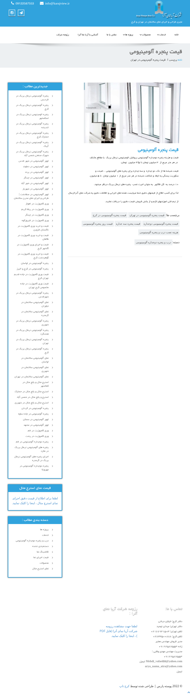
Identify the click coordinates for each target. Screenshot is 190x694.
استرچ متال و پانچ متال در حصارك (32, 391)
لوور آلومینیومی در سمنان (36, 419)
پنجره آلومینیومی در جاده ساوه (33, 413)
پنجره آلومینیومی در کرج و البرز (33, 268)
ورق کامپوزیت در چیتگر (37, 214)
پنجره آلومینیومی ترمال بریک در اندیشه (32, 125)
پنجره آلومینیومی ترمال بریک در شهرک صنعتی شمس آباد (32, 153)
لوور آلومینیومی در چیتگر (36, 177)
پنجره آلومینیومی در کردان (35, 408)
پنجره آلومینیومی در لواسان (35, 263)
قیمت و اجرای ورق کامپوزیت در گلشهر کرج (33, 246)
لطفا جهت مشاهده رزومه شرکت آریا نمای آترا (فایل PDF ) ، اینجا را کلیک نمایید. (118, 631)
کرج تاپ (124, 686)
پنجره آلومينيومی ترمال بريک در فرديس (32, 97)
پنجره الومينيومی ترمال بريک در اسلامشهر (32, 116)
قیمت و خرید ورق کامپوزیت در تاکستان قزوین (33, 228)
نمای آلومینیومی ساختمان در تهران (31, 376)
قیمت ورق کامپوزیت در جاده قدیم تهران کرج (31, 276)
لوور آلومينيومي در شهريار (35, 188)
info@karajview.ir (57, 4)
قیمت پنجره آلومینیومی (158, 150)
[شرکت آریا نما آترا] (140, 9)
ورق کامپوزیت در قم (38, 430)
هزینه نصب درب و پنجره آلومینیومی (159, 232)
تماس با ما (112, 34)
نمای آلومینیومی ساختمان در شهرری (35, 369)
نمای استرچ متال (40, 568)
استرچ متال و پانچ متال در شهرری (32, 402)
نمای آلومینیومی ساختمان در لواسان (35, 360)
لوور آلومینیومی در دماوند (36, 166)
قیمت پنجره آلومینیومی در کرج (109, 215)
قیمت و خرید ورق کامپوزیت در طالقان (33, 237)
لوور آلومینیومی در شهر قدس (34, 161)
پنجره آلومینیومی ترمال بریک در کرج (32, 107)
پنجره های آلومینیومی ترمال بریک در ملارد (32, 449)
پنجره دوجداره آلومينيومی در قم (32, 441)
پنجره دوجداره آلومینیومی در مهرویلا (34, 468)
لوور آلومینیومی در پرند (37, 172)
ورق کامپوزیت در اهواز (37, 203)
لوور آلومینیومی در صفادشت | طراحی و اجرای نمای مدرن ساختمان (31, 196)
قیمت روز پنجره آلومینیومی (98, 223)
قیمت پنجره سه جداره (128, 223)
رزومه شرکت (62, 34)
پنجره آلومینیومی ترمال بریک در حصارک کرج (32, 135)
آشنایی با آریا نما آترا (88, 34)
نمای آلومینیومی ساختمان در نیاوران (35, 304)
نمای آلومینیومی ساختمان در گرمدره (35, 313)
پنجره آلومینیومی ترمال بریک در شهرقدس (32, 295)
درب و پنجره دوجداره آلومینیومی (153, 242)
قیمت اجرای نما (41, 557)
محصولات (146, 34)
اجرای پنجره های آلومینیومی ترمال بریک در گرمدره (31, 458)
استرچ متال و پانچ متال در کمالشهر (35, 384)
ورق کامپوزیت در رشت (37, 436)
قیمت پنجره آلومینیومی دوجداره (161, 223)
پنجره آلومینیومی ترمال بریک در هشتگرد (32, 332)
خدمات (162, 34)
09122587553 (25, 4)
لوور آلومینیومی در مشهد (36, 425)
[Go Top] (188, 692)
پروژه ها (129, 34)
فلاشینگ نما (43, 551)
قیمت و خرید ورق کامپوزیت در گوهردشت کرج (33, 256)
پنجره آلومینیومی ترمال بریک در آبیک (32, 144)
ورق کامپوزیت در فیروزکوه (35, 220)
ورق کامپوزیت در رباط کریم (35, 209)
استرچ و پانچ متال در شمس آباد (33, 397)
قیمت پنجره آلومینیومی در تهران (147, 215)
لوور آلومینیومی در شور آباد (35, 183)
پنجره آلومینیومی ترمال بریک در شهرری (32, 322)
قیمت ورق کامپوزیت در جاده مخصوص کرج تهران (34, 285)
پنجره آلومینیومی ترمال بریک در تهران (32, 341)
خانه (176, 34)
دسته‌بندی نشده (40, 546)
